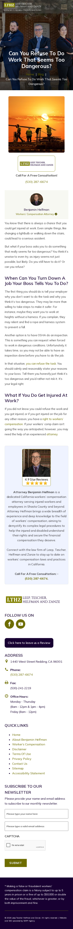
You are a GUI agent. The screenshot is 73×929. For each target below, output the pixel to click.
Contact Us (19, 763)
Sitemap (18, 768)
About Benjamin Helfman (29, 739)
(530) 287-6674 (36, 182)
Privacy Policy (21, 759)
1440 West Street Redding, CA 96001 (36, 661)
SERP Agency (29, 921)
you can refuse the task (41, 363)
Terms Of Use (21, 754)
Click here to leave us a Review (29, 643)
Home (16, 735)
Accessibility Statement (28, 773)
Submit (15, 863)
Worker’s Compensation (28, 744)
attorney (52, 434)
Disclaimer (19, 749)
